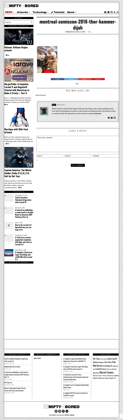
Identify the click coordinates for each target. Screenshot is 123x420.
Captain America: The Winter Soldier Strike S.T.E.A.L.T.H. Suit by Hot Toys (18, 173)
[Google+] (108, 12)
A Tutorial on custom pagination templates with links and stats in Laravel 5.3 (23, 241)
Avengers (101, 362)
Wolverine (95, 376)
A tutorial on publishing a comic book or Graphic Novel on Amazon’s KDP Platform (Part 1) (24, 213)
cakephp (106, 378)
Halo (94, 369)
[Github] (111, 12)
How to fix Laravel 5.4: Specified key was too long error (23, 227)
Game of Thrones (102, 376)
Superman (101, 378)
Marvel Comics (107, 372)
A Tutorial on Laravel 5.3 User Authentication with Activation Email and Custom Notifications (75, 377)
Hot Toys (96, 358)
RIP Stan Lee (8, 382)
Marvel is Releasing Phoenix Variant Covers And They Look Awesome (15, 389)
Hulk (104, 366)
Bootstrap (111, 358)
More (7, 55)
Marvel (99, 365)
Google (111, 378)
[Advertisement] (78, 41)
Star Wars (108, 362)
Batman (103, 369)
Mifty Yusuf (69, 415)
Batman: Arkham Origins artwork (16, 49)
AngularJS (108, 365)
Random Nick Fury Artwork (12, 366)
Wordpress (110, 375)
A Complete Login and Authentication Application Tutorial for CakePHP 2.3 (74, 360)
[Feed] (114, 12)
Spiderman (115, 366)
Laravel (98, 368)
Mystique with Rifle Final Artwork (16, 130)
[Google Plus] (59, 411)
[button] (31, 22)
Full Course (109, 369)
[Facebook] (105, 12)
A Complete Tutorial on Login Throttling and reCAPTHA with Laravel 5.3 (23, 256)
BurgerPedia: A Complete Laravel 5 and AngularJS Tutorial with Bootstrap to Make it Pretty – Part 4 (16, 88)
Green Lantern (103, 359)
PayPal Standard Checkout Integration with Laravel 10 (23, 200)
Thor (115, 378)
